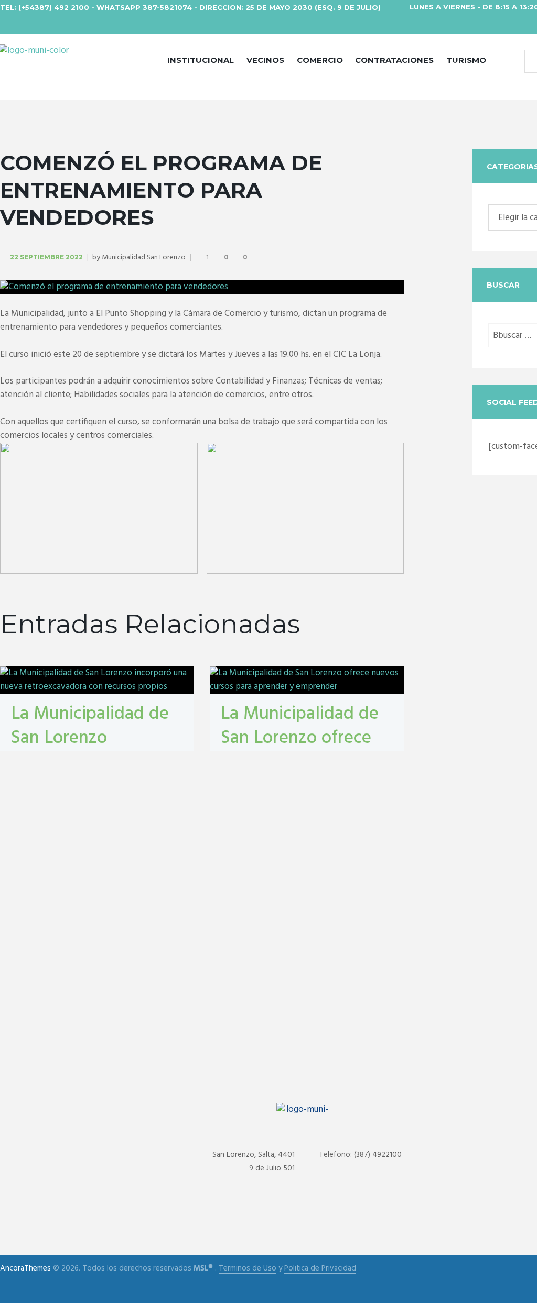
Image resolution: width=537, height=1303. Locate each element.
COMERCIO (320, 60)
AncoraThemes (25, 1268)
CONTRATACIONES (394, 60)
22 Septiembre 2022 (46, 257)
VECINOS (265, 60)
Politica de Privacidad (320, 1268)
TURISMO (466, 60)
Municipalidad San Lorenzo (144, 257)
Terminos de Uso (247, 1268)
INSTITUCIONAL (200, 60)
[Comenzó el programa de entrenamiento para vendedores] (202, 287)
